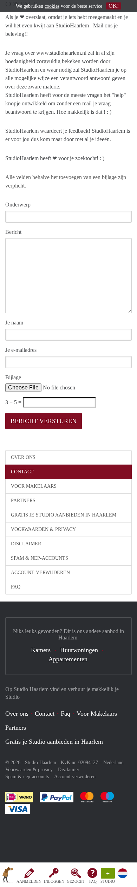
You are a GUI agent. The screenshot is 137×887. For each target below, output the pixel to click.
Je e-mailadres (21, 350)
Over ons (23, 457)
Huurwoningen (79, 649)
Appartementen (67, 659)
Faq (65, 713)
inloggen (54, 881)
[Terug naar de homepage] (7, 876)
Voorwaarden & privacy (43, 529)
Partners (23, 500)
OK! (114, 6)
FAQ (93, 881)
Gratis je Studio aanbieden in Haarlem (63, 515)
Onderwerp (18, 205)
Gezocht (76, 881)
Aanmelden (29, 881)
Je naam (14, 323)
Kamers (41, 649)
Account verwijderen (40, 572)
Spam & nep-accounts (39, 558)
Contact (22, 471)
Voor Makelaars (34, 486)
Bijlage (13, 377)
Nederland (113, 762)
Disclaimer (26, 543)
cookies (52, 6)
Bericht (13, 232)
